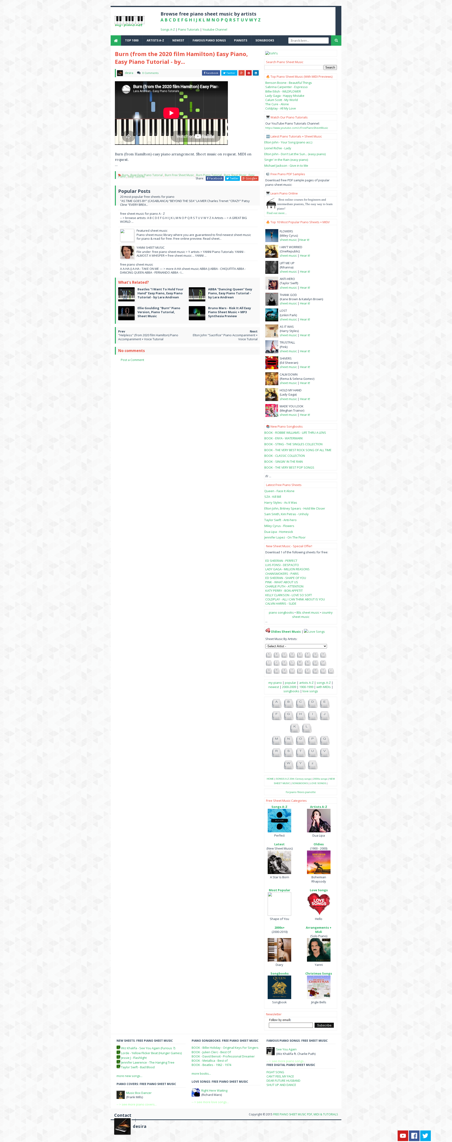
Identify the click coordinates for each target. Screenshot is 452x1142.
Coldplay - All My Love (280, 108)
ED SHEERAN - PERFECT (281, 561)
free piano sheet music (136, 264)
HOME (270, 779)
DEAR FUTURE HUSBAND (283, 1080)
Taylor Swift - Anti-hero (280, 520)
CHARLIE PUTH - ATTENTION (284, 586)
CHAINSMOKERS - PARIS (282, 573)
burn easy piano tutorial (146, 175)
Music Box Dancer (139, 1093)
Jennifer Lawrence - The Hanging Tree (147, 1062)
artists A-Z (155, 40)
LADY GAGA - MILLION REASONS (287, 569)
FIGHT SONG (275, 1072)
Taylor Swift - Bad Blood (138, 1067)
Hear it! (304, 240)
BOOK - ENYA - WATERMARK (283, 438)
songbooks (264, 40)
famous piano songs (209, 40)
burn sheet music (235, 175)
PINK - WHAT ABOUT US (281, 582)
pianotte (310, 792)
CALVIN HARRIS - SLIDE (280, 603)
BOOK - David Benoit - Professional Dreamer (223, 1056)
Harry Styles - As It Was (280, 502)
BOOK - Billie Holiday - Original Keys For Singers (225, 1047)
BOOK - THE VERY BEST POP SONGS (289, 467)
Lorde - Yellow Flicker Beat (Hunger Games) (151, 1053)
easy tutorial (136, 176)
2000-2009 (289, 687)
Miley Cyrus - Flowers (279, 526)
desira (140, 1126)
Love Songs (316, 631)
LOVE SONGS (318, 783)
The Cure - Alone (277, 104)
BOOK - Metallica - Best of (210, 1060)
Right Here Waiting (214, 1090)
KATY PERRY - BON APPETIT (284, 590)
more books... (201, 1073)
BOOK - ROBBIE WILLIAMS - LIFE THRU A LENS (295, 432)
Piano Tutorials (188, 29)
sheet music (288, 240)
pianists (240, 40)
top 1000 (131, 40)
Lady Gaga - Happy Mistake (284, 95)
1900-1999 (306, 687)
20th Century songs (300, 779)
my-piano (275, 682)
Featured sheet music (152, 230)
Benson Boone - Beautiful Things (288, 83)
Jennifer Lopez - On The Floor (285, 537)
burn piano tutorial (209, 175)
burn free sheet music (179, 175)
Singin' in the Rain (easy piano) (286, 160)
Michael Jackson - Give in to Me (286, 165)
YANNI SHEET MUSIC (151, 247)
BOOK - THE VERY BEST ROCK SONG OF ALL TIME (297, 450)
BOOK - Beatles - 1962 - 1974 (211, 1065)
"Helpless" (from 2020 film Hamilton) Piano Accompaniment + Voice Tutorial (148, 337)
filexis (300, 792)
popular (290, 682)
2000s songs (320, 779)
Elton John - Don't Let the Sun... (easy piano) (295, 154)
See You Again (286, 1049)
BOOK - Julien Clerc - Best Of (211, 1052)
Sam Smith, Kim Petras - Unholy (286, 514)
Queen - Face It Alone (279, 491)
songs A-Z (324, 682)
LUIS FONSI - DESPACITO (282, 565)
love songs (310, 691)
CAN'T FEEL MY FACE (280, 1076)
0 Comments (150, 73)
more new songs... (129, 1076)
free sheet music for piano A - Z (142, 213)
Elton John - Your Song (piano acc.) (288, 142)
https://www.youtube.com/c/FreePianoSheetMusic (296, 128)
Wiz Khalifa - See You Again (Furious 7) (148, 1048)
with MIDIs (323, 687)
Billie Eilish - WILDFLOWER (283, 91)
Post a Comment (132, 360)
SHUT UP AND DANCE (281, 1085)
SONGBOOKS (300, 783)
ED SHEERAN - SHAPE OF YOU (285, 578)
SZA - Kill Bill (272, 496)
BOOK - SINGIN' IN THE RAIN (283, 461)
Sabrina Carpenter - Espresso (286, 87)
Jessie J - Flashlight (134, 1058)
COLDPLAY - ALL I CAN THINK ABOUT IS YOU (295, 599)
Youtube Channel (214, 29)
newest (178, 40)
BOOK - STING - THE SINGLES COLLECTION (293, 444)
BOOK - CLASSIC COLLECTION (284, 456)
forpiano (291, 792)
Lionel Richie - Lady (277, 148)
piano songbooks (281, 612)
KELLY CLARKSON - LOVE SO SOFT (288, 595)
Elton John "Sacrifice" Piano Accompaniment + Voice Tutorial (225, 337)
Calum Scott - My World (281, 100)
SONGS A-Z (282, 779)
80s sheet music (308, 612)
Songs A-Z (168, 29)
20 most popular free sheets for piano (147, 196)
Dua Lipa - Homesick (278, 532)
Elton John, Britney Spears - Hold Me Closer (294, 508)
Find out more (276, 213)
